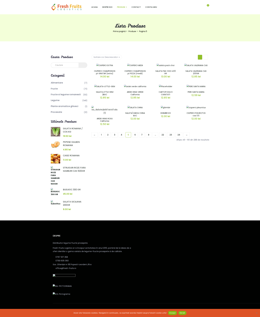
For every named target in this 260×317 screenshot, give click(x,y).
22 (163, 134)
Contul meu (151, 7)
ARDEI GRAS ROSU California (105, 119)
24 (179, 134)
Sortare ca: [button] (106, 57)
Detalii (182, 313)
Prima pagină (119, 31)
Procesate (56, 112)
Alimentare (57, 82)
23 (171, 134)
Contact (136, 7)
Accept (172, 313)
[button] (208, 7)
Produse (121, 7)
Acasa (94, 7)
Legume (55, 100)
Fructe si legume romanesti (66, 94)
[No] (256, 313)
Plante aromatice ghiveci (64, 106)
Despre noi (107, 7)
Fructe (54, 88)
